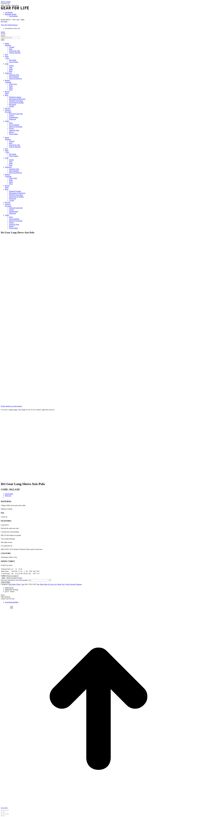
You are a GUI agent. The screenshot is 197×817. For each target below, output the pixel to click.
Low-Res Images (16, 406)
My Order (4, 21)
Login (3, 32)
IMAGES (8, 496)
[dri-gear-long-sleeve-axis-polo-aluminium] (23, 317)
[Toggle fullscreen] (4, 810)
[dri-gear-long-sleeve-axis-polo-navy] (23, 401)
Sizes (3, 578)
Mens (59, 584)
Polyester (73, 584)
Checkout (14, 25)
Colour (3, 576)
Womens (79, 584)
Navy (63, 584)
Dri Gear (51, 584)
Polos (67, 584)
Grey (55, 584)
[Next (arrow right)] (4, 815)
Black (42, 584)
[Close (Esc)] (8, 810)
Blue (45, 584)
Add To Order (6, 582)
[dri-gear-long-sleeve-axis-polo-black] (23, 359)
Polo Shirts (12, 584)
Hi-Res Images (5, 406)
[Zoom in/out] (1, 810)
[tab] (100, 494)
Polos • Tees (20, 584)
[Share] (6, 810)
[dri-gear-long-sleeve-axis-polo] (23, 274)
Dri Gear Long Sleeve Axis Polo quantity (14, 580)
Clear (20, 578)
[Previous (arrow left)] (1, 815)
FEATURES (9, 494)
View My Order (6, 25)
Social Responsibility (12, 602)
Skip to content (6, 2)
